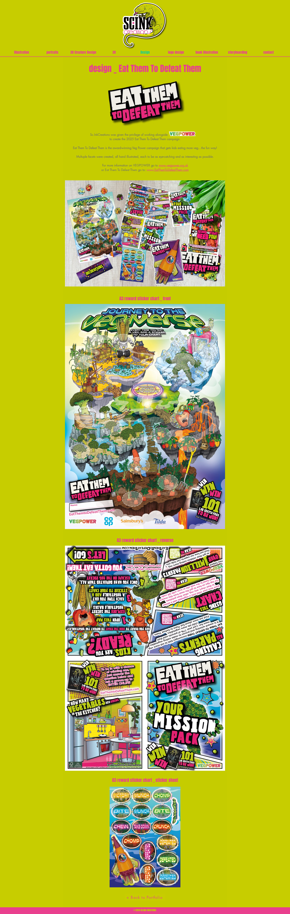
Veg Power (139, 148)
